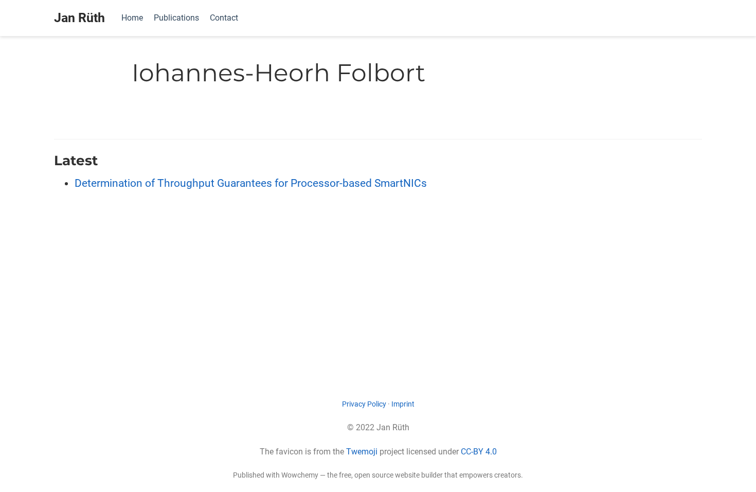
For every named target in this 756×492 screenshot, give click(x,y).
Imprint (403, 404)
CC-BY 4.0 (479, 451)
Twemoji (361, 451)
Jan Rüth (79, 17)
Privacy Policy (364, 404)
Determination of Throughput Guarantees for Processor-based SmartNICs (251, 183)
